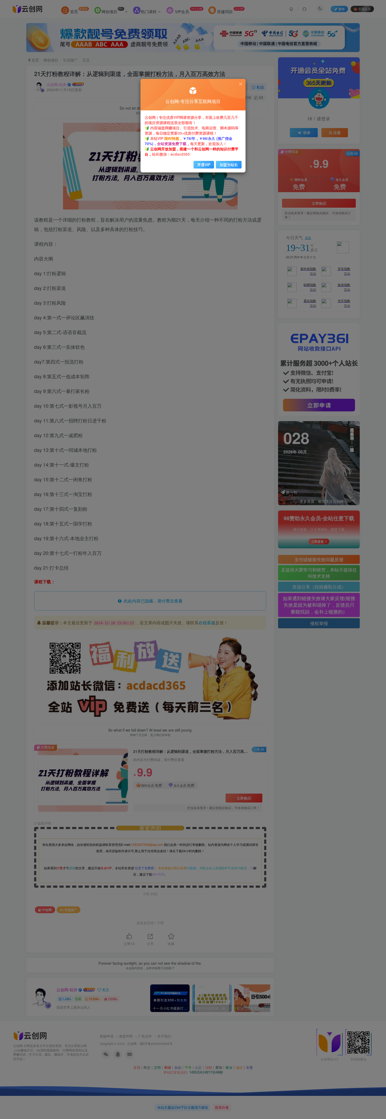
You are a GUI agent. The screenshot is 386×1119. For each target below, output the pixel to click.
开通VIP (203, 164)
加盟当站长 (229, 164)
